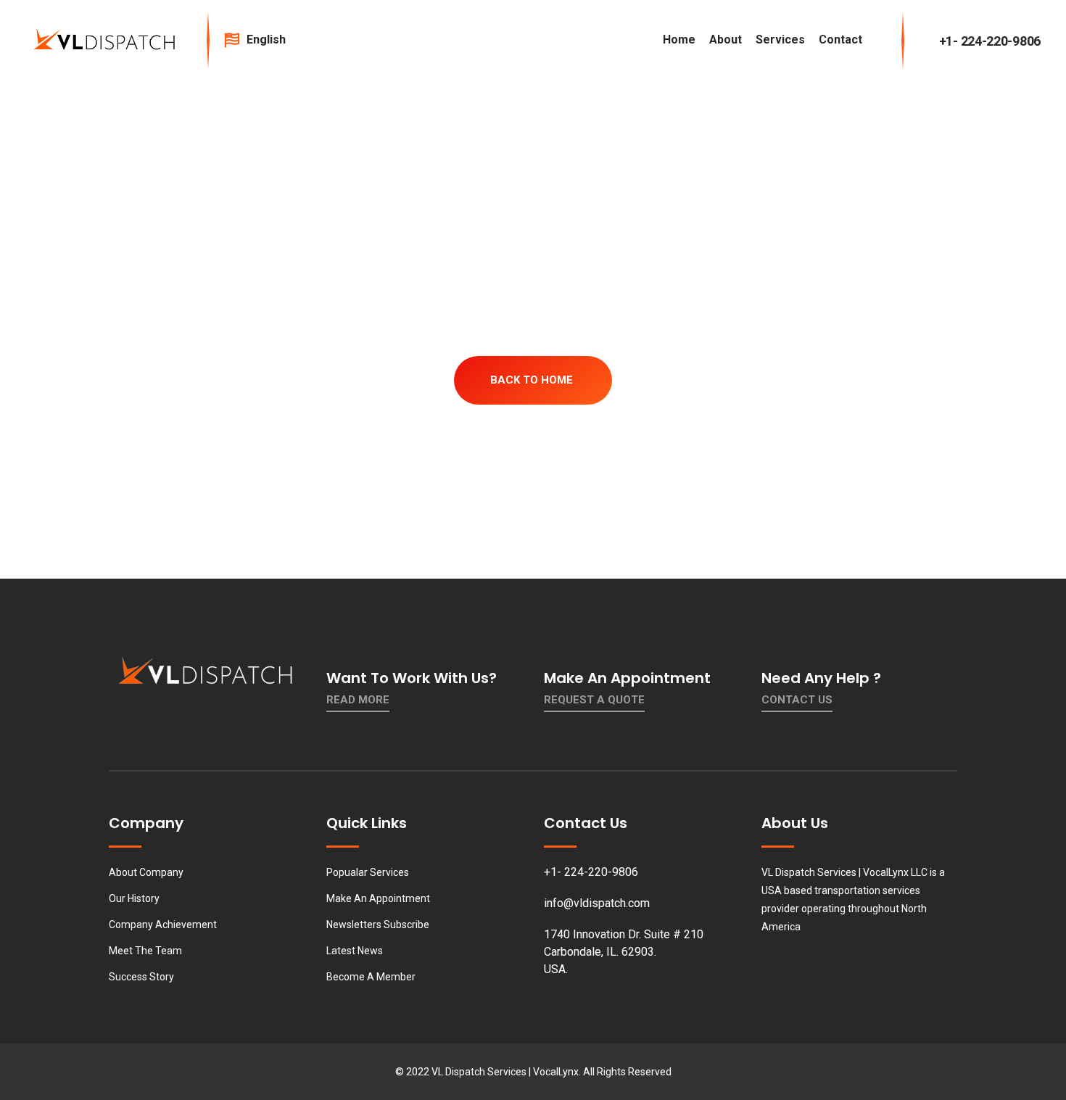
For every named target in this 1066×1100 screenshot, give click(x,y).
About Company (146, 872)
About (725, 39)
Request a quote (594, 699)
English (268, 39)
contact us (796, 699)
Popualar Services (367, 872)
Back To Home (531, 379)
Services (780, 39)
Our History (134, 898)
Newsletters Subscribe (377, 924)
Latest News (354, 950)
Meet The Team (145, 950)
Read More (357, 699)
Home (679, 39)
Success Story (141, 977)
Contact (840, 39)
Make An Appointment (378, 898)
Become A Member (371, 977)
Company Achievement (163, 924)
